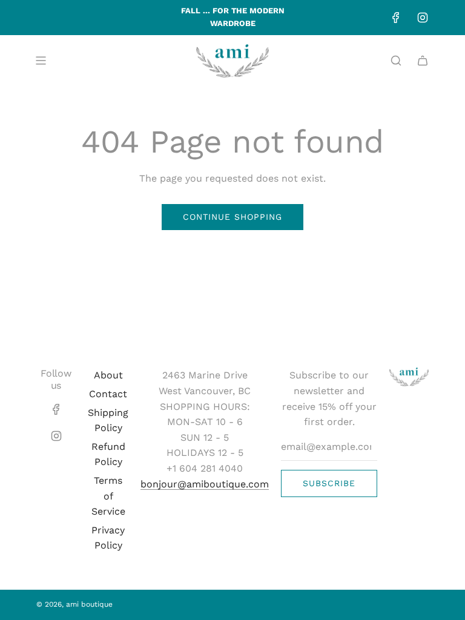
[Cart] (422, 60)
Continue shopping (232, 217)
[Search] (396, 60)
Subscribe (329, 483)
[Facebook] (396, 18)
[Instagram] (422, 18)
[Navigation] (40, 60)
